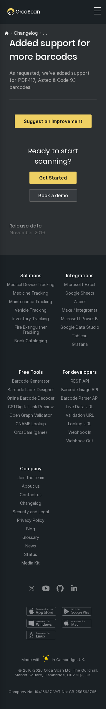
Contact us (31, 494)
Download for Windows (41, 623)
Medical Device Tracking (30, 284)
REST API (80, 380)
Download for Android (76, 611)
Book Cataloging (30, 340)
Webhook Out (79, 440)
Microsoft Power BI (80, 318)
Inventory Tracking (30, 318)
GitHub (60, 588)
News (30, 545)
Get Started (53, 178)
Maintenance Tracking (30, 301)
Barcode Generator (30, 380)
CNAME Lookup (31, 423)
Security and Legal (31, 511)
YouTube (45, 588)
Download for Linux (41, 634)
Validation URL (80, 415)
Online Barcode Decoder (30, 398)
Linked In (74, 588)
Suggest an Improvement (53, 121)
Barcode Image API (79, 389)
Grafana (80, 344)
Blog (30, 528)
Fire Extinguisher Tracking (31, 330)
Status (30, 554)
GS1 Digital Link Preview (31, 406)
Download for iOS (41, 611)
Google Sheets (79, 292)
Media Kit (30, 562)
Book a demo (53, 195)
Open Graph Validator (30, 415)
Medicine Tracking (30, 292)
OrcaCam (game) (30, 432)
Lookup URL (79, 423)
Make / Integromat (79, 310)
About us (31, 486)
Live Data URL (79, 406)
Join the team (30, 477)
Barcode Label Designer (31, 389)
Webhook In (79, 432)
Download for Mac (76, 623)
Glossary (30, 537)
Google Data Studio (79, 327)
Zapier (80, 301)
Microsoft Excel (79, 284)
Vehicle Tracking (31, 310)
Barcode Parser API (80, 398)
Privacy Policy (30, 520)
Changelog (30, 503)
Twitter (31, 588)
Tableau (79, 335)
